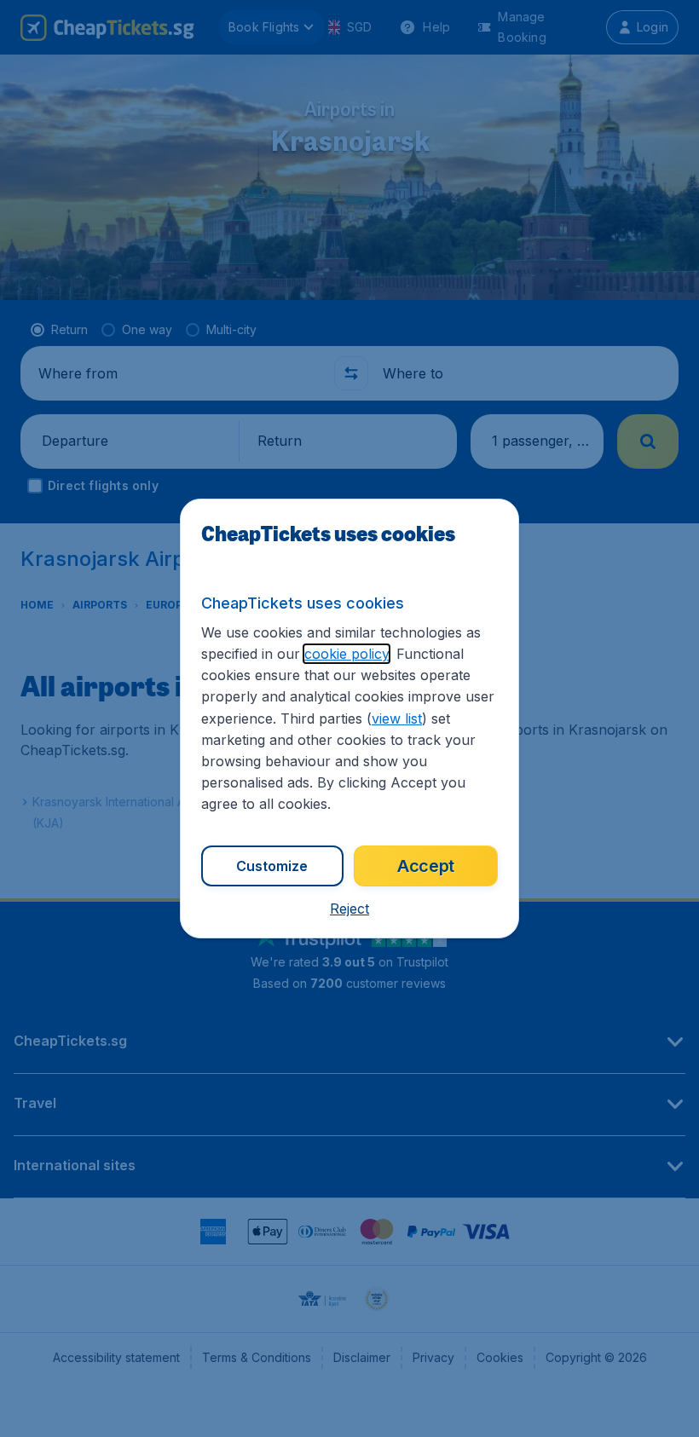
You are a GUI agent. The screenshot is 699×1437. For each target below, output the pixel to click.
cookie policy (346, 653)
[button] (349, 908)
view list (397, 718)
